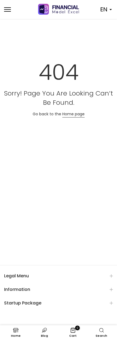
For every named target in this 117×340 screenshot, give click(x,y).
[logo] (58, 9)
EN (103, 9)
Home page (73, 114)
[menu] (16, 9)
